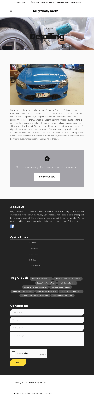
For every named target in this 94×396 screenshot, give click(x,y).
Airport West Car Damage (41, 279)
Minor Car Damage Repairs (23, 291)
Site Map (48, 393)
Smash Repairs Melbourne (62, 295)
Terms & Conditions (22, 393)
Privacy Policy (37, 393)
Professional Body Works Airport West (35, 295)
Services (34, 254)
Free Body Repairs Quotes (61, 287)
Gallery (34, 260)
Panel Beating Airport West (46, 291)
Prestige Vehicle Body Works (71, 291)
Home (33, 242)
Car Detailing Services (67, 283)
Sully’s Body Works (37, 382)
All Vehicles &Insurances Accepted (67, 279)
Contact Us (36, 265)
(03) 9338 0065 (19, 2)
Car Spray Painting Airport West (35, 287)
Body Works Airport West (45, 283)
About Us (34, 248)
